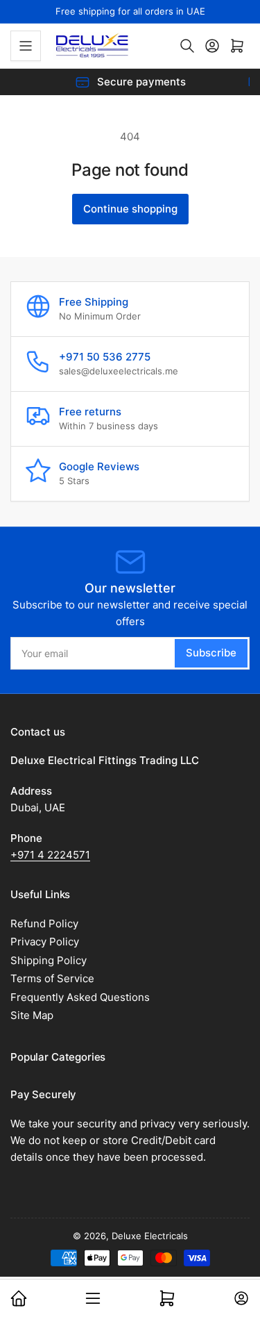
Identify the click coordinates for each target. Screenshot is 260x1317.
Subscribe (211, 652)
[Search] (187, 46)
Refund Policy (44, 923)
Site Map (31, 1015)
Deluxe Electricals (150, 1235)
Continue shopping (130, 208)
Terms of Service (52, 978)
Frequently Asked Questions (80, 997)
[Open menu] (25, 46)
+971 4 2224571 (50, 854)
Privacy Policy (44, 941)
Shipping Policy (48, 960)
